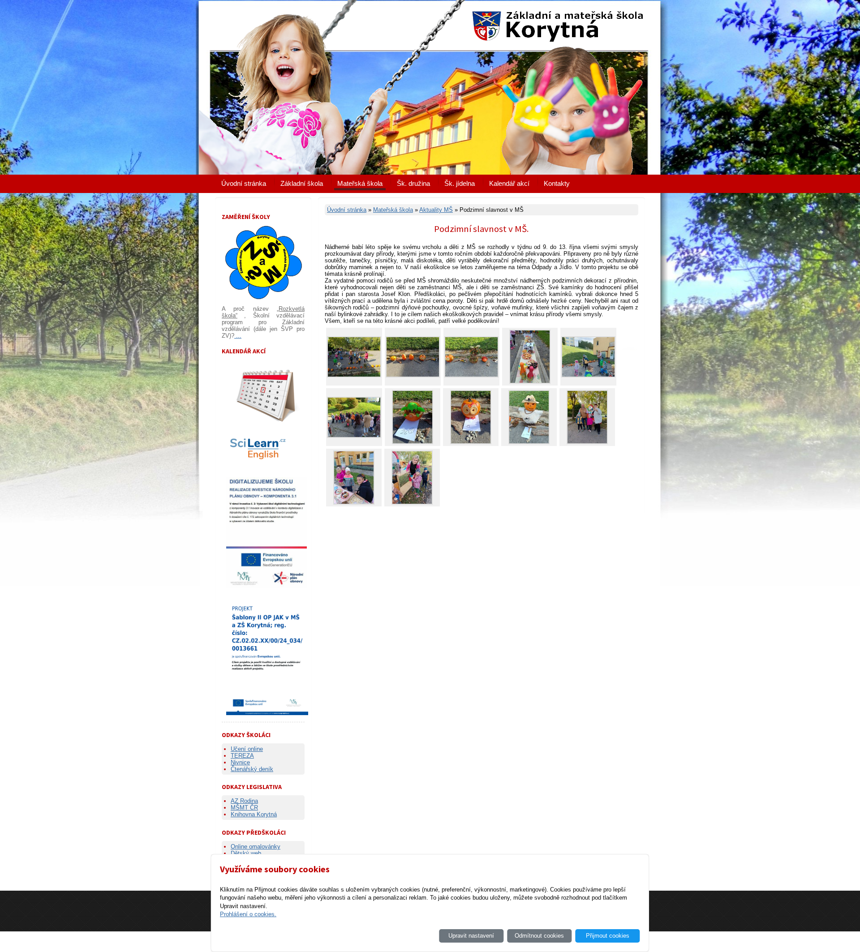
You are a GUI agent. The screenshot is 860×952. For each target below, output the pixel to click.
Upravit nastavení (471, 935)
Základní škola (301, 183)
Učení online (247, 749)
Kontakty (557, 183)
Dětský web (246, 853)
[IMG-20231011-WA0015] (354, 436)
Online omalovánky (255, 846)
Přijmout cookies (607, 935)
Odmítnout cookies (539, 935)
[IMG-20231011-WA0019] (587, 442)
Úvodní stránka (243, 183)
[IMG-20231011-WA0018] (529, 442)
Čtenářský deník (252, 769)
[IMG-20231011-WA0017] (470, 442)
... (237, 335)
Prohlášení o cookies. (248, 914)
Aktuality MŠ (436, 209)
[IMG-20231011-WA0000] (354, 375)
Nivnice (240, 762)
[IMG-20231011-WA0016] (412, 442)
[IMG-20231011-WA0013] (588, 375)
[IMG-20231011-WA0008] (529, 381)
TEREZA (242, 755)
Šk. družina (413, 183)
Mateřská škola (360, 183)
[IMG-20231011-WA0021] (412, 502)
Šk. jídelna (459, 183)
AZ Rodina (244, 801)
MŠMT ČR (244, 807)
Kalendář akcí (509, 183)
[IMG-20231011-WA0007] (471, 375)
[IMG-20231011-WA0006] (413, 375)
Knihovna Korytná (254, 814)
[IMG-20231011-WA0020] (353, 502)
